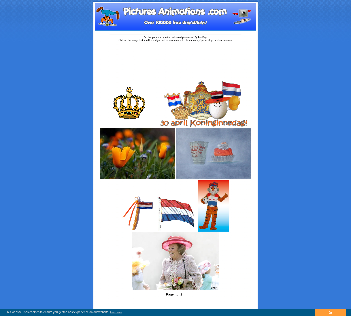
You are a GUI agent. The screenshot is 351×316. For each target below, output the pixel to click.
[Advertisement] (175, 55)
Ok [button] (330, 312)
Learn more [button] (116, 312)
